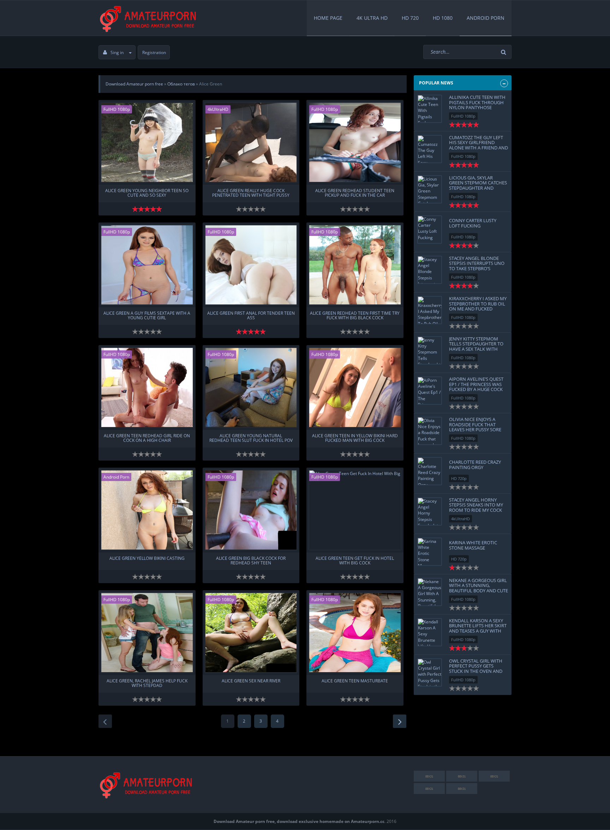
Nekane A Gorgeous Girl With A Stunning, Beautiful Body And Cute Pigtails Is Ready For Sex (478, 588)
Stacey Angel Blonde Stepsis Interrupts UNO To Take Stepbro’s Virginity (476, 266)
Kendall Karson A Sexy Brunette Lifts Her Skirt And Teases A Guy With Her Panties (478, 628)
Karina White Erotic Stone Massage (473, 545)
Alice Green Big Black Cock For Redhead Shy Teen (251, 561)
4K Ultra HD (372, 17)
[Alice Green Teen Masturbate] (355, 632)
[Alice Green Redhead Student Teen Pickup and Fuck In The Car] (355, 142)
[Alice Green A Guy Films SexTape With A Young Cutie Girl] (147, 265)
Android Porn (485, 17)
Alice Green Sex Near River (251, 681)
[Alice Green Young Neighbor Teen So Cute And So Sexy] (147, 142)
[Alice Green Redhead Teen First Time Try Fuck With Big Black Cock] (355, 265)
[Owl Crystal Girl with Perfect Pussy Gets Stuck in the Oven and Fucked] (429, 672)
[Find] (504, 52)
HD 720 (410, 17)
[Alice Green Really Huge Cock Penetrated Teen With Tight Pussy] (251, 142)
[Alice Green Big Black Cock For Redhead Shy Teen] (251, 510)
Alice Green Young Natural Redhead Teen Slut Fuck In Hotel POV (251, 438)
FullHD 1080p (116, 109)
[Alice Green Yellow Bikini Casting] (147, 510)
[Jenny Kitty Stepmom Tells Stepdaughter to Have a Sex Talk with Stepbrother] (429, 350)
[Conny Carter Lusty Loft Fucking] (429, 229)
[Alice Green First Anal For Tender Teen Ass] (251, 265)
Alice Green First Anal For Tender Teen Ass (251, 316)
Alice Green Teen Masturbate (355, 681)
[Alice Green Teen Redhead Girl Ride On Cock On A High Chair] (147, 387)
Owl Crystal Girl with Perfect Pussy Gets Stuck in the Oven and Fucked (475, 668)
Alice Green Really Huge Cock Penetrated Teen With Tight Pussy (250, 193)
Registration (154, 52)
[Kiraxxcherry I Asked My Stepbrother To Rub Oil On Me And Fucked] (429, 310)
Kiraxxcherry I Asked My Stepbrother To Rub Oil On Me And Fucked (478, 303)
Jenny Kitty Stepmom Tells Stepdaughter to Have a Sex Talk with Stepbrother (476, 346)
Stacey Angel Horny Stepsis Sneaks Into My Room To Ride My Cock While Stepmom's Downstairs (476, 509)
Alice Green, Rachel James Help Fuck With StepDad (147, 683)
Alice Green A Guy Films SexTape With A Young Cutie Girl (146, 316)
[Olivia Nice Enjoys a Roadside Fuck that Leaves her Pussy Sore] (429, 431)
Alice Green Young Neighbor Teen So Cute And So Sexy (147, 193)
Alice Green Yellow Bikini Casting (147, 558)
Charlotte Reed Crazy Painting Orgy (475, 464)
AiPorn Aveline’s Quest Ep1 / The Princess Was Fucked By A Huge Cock (476, 384)
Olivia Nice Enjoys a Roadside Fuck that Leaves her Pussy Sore (475, 424)
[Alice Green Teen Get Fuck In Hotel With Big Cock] (355, 510)
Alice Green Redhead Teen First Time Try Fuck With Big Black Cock (355, 316)
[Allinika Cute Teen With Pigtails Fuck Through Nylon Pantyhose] (429, 109)
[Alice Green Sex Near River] (251, 632)
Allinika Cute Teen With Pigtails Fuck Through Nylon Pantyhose (477, 102)
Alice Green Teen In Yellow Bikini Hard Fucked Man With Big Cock (355, 438)
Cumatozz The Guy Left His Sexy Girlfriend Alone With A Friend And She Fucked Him (478, 145)
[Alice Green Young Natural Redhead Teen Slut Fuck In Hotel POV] (251, 387)
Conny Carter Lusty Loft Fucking (472, 223)
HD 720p (459, 478)
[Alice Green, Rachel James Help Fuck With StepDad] (147, 632)
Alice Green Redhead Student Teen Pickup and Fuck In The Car (354, 193)
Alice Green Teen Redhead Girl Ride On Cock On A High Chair (147, 438)
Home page (328, 17)
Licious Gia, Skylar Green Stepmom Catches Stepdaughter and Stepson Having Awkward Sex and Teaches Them (478, 190)
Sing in (117, 52)
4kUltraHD (218, 109)
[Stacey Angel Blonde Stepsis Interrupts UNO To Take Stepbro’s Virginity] (429, 270)
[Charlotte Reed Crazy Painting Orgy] (429, 471)
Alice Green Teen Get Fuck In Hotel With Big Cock (355, 561)
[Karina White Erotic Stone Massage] (429, 552)
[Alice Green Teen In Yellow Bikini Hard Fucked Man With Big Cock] (355, 387)
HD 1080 (443, 17)
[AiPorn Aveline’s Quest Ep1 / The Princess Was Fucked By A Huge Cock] (429, 391)
